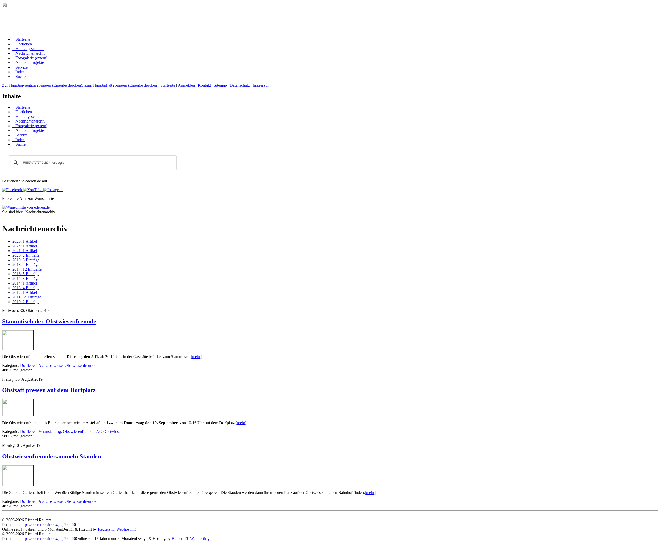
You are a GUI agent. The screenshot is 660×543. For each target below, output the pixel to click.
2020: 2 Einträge (25, 255)
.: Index (18, 72)
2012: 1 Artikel (24, 292)
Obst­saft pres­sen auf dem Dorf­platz (49, 390)
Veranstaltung (50, 431)
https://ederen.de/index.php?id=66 (48, 524)
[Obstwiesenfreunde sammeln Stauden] (18, 484)
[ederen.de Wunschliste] (26, 207)
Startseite (167, 85)
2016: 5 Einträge (25, 274)
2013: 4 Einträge (25, 288)
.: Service (20, 67)
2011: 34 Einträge (26, 297)
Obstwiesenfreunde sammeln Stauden (51, 456)
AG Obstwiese (50, 365)
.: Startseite (21, 39)
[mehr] (196, 356)
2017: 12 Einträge (27, 269)
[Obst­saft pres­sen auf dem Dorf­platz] (18, 414)
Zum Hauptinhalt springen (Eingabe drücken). (121, 85)
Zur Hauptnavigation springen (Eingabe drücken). (42, 85)
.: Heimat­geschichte (28, 48)
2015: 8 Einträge (25, 278)
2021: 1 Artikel (24, 250)
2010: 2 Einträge (25, 301)
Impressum (261, 85)
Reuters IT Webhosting (117, 529)
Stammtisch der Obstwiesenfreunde (49, 321)
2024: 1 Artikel (24, 246)
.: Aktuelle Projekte (28, 62)
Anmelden (186, 85)
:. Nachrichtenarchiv (28, 53)
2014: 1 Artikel (24, 283)
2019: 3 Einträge (25, 260)
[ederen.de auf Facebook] (12, 190)
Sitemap (220, 85)
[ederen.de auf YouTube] (32, 190)
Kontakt (204, 85)
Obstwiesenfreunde (80, 365)
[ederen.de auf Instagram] (52, 190)
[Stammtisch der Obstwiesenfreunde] (18, 348)
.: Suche (19, 76)
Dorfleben (28, 365)
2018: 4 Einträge (25, 264)
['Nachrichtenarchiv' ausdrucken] (4, 217)
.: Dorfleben (22, 44)
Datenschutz (240, 85)
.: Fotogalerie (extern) (29, 58)
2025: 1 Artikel (24, 241)
